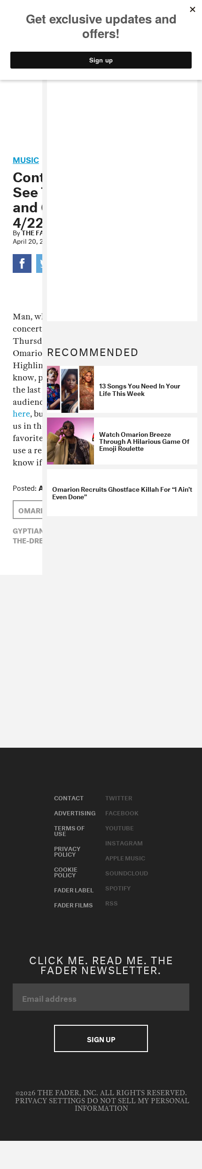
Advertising (75, 812)
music (26, 158)
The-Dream (34, 539)
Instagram (124, 842)
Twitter (118, 797)
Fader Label (73, 889)
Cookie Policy (66, 871)
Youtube (119, 827)
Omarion (36, 509)
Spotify (118, 887)
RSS (111, 902)
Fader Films (73, 904)
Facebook (122, 812)
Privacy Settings (50, 1101)
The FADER (39, 232)
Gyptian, (29, 530)
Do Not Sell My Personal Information (132, 1105)
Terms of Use (69, 829)
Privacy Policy (67, 850)
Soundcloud (126, 872)
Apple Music (125, 857)
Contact (69, 797)
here (21, 414)
